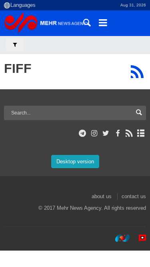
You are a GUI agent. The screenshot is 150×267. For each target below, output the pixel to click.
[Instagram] (94, 133)
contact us (134, 196)
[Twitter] (106, 133)
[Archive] (141, 133)
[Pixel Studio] (138, 238)
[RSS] (137, 71)
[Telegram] (83, 133)
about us (102, 196)
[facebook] (117, 133)
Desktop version (75, 162)
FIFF (18, 68)
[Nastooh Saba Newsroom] (118, 238)
